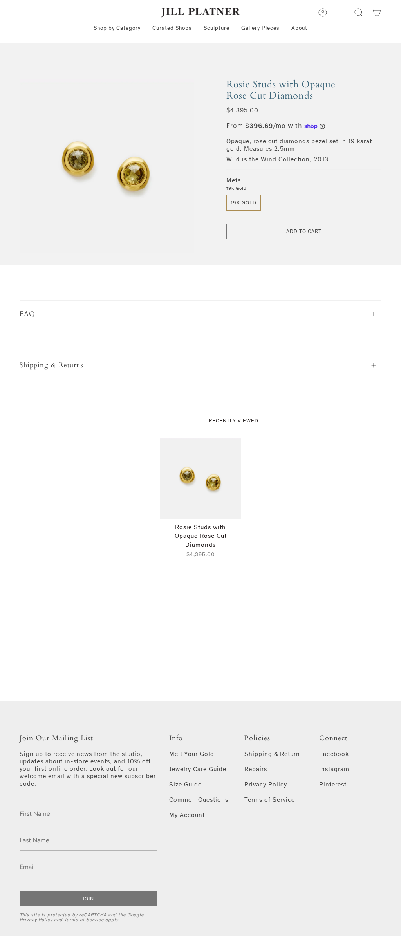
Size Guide (185, 784)
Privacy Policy (36, 919)
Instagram (334, 769)
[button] (359, 12)
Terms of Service (84, 919)
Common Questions (198, 799)
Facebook (334, 753)
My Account (187, 815)
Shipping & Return (272, 753)
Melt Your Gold (191, 753)
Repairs (255, 769)
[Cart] (377, 12)
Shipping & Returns (51, 365)
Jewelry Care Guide (197, 769)
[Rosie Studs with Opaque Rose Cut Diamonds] (200, 478)
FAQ (27, 313)
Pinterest (333, 784)
